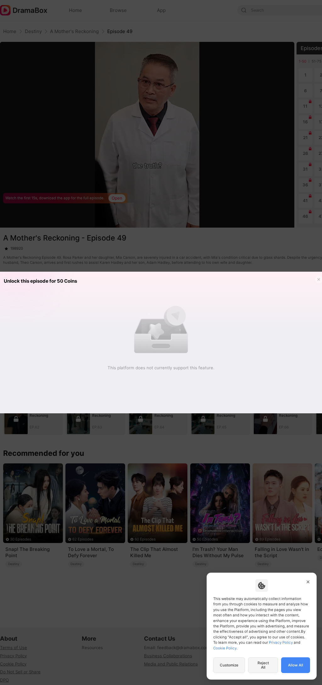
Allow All (295, 665)
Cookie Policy (224, 648)
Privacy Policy (281, 642)
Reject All (263, 665)
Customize (229, 665)
